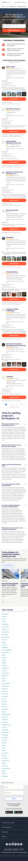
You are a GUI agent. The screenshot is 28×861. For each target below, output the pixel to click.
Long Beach (5, 624)
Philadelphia (5, 732)
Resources (5, 832)
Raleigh (4, 712)
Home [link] (3, 6)
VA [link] (7, 6)
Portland (4, 727)
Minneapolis (5, 686)
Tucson (4, 619)
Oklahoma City (6, 725)
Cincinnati (5, 717)
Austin (3, 745)
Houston (4, 755)
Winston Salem (6, 714)
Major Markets (7, 610)
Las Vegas (5, 696)
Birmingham (5, 614)
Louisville (4, 670)
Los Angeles (5, 627)
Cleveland (5, 719)
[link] (14, 72)
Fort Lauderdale (6, 650)
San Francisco (6, 637)
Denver (4, 642)
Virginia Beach (6, 768)
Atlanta (4, 663)
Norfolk (4, 763)
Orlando (4, 658)
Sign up (14, 798)
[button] (4, 94)
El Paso (4, 750)
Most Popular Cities (7, 782)
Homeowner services (8, 822)
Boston (4, 678)
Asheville (4, 704)
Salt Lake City (6, 761)
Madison (4, 773)
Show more (23, 90)
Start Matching (14, 30)
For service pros (6, 827)
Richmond (5, 766)
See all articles (8, 565)
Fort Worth (5, 753)
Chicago (4, 665)
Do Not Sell (15, 850)
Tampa (4, 660)
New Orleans (5, 673)
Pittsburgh (5, 735)
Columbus (5, 722)
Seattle (4, 771)
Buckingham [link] (12, 6)
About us (4, 836)
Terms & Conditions (22, 852)
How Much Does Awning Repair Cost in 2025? (10, 584)
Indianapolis (5, 668)
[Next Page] (25, 404)
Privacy (5, 850)
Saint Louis (5, 694)
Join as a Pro (18, 2)
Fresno (4, 621)
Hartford (4, 645)
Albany (4, 699)
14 (22, 404)
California (10, 850)
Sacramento (5, 632)
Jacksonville (5, 652)
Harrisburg (5, 730)
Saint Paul (4, 688)
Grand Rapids (6, 683)
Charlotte (4, 706)
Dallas (3, 748)
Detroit (4, 681)
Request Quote (14, 99)
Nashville (4, 743)
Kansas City (5, 691)
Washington (5, 647)
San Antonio (5, 758)
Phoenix (4, 616)
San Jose (4, 639)
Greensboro (5, 709)
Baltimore (4, 676)
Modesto (4, 629)
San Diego (5, 634)
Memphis (4, 740)
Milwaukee (5, 776)
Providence (5, 737)
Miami (3, 655)
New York (4, 701)
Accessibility (21, 850)
